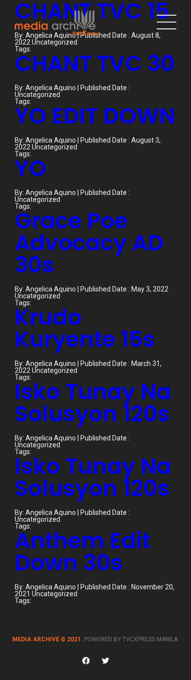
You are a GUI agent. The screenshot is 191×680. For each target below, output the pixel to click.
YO (31, 168)
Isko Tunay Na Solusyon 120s (93, 402)
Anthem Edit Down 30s (82, 551)
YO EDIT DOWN (95, 115)
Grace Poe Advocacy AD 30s (89, 242)
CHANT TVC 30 (95, 63)
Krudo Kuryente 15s (85, 328)
